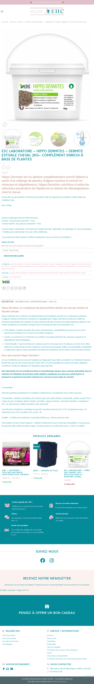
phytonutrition (75, 273)
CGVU (49, 653)
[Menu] (2, 11)
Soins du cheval (16, 22)
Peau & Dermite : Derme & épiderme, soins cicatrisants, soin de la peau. (31, 266)
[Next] (88, 78)
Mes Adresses (7, 644)
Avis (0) (53, 302)
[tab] (8, 302)
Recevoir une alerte (14, 256)
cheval (12, 273)
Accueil (5, 22)
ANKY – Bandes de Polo (45, 471)
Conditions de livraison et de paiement (62, 650)
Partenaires (51, 644)
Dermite (30, 273)
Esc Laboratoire (15, 277)
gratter (55, 273)
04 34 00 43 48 (56, 671)
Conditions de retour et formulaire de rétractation (67, 659)
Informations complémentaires (31, 302)
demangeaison (21, 273)
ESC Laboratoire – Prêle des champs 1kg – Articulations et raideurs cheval (77, 474)
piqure (83, 273)
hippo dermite (64, 273)
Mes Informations (8, 635)
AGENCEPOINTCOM (58, 682)
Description (8, 302)
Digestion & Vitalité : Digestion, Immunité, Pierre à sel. (66, 22)
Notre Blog (51, 641)
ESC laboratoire (40, 273)
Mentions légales (53, 647)
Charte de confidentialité (57, 656)
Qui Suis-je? (51, 638)
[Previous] (6, 78)
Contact (50, 635)
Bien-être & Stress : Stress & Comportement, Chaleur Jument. (32, 264)
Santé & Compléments (34, 22)
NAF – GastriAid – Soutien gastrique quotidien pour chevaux (15, 472)
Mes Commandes (9, 638)
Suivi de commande (10, 641)
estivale (49, 273)
